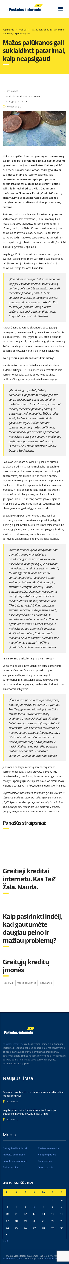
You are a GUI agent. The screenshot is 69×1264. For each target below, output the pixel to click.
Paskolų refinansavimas (15, 1161)
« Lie (5, 1240)
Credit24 (8, 982)
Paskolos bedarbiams (14, 1154)
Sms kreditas (45, 1161)
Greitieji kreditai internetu (15, 1148)
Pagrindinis (8, 29)
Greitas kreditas (11, 1167)
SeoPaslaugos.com (55, 1258)
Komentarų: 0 (14, 106)
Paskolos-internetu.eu (51, 1255)
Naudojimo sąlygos (13, 1258)
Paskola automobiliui (48, 1148)
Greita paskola (45, 1167)
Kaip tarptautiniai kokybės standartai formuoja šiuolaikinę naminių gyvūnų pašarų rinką (29, 1111)
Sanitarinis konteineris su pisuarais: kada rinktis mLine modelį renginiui (33, 1093)
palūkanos (46, 982)
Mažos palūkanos (26, 982)
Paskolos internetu (13, 1043)
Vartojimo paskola (47, 1154)
